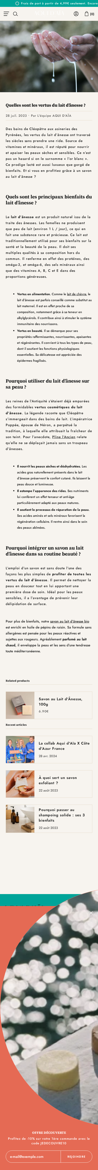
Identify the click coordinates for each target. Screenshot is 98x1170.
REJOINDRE (76, 1157)
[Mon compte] (76, 14)
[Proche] (91, 913)
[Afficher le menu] (7, 13)
